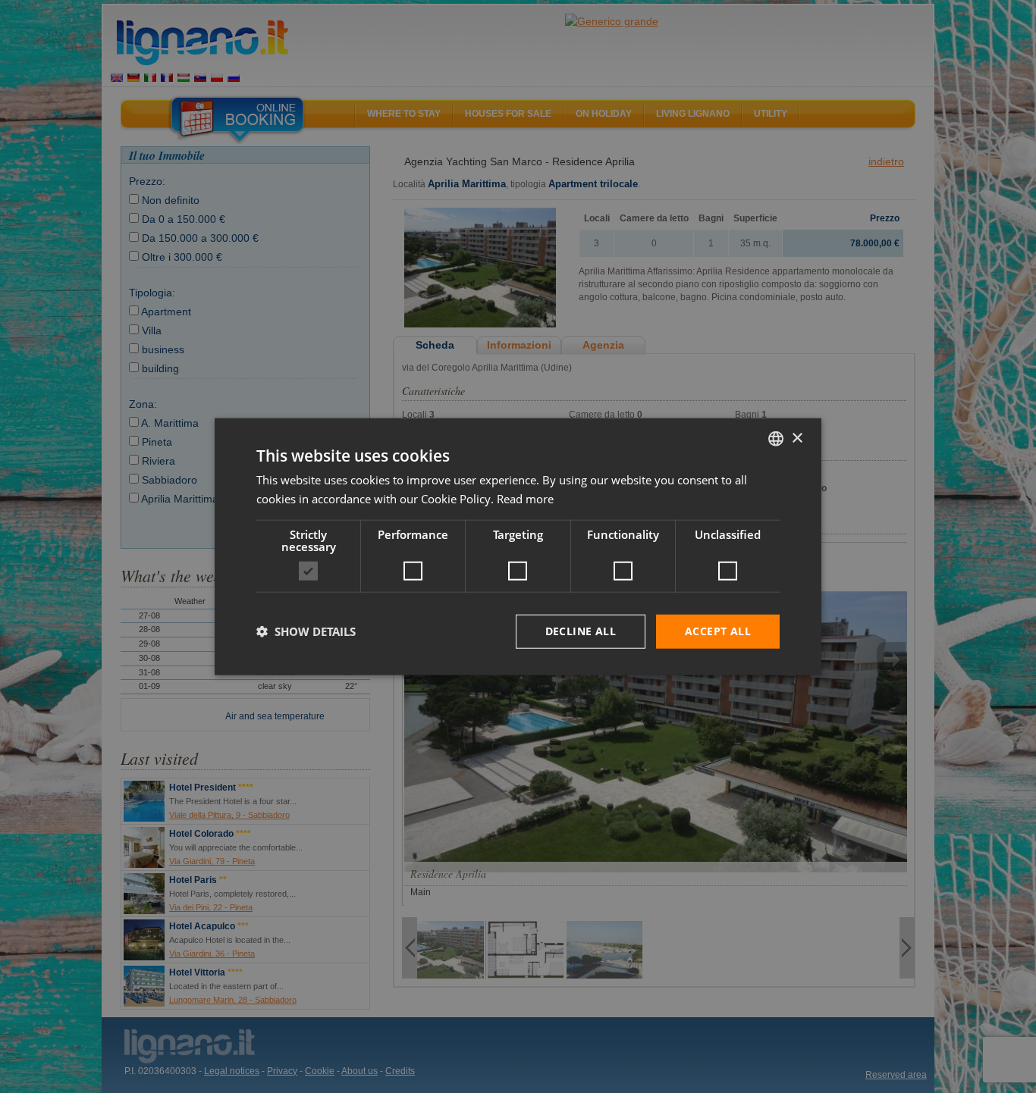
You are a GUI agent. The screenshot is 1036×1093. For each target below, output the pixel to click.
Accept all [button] (718, 631)
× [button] (796, 437)
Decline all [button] (580, 631)
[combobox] (775, 438)
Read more (525, 498)
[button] (306, 631)
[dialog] (518, 546)
